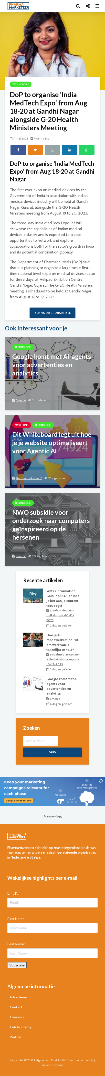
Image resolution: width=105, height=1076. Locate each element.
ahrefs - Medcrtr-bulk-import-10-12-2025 (60, 615)
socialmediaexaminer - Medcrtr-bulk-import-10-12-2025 (63, 659)
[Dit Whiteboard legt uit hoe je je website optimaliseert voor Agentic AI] (52, 451)
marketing (21, 425)
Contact (16, 1007)
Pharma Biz (41, 138)
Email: (12, 893)
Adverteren (18, 997)
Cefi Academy (21, 1027)
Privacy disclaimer (52, 1065)
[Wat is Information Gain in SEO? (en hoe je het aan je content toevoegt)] (33, 595)
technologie (20, 84)
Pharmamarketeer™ (29, 478)
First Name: (16, 919)
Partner (15, 1037)
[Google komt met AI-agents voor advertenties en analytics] (52, 373)
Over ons (17, 1017)
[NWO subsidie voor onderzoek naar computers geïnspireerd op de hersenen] (52, 529)
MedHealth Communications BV (72, 1060)
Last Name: (16, 944)
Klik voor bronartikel (52, 313)
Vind (52, 752)
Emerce (21, 400)
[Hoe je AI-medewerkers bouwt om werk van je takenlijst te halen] (33, 639)
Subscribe (17, 965)
